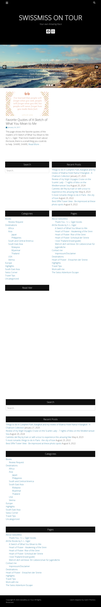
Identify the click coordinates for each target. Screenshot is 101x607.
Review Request (15, 221)
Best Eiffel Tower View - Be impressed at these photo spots (33, 443)
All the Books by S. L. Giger (64, 225)
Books (8, 218)
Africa (11, 228)
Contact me (57, 250)
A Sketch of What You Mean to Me (71, 228)
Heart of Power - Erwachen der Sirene (70, 259)
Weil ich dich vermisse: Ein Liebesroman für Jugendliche (34, 560)
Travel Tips (10, 275)
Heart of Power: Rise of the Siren (70, 234)
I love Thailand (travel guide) (68, 240)
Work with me (58, 269)
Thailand (15, 253)
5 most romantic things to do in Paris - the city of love (30, 440)
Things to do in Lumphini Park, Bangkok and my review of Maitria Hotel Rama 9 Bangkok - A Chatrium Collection (73, 173)
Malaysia (15, 247)
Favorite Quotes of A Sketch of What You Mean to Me (26, 121)
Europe (8, 262)
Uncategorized (12, 278)
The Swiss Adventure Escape (65, 272)
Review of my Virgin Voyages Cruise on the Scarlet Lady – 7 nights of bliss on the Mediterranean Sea (71, 182)
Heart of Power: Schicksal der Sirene (72, 237)
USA (10, 256)
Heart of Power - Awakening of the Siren (74, 231)
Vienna (11, 259)
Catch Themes (89, 600)
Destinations (11, 225)
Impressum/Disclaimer (65, 253)
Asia (10, 231)
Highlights (9, 266)
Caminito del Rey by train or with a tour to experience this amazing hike (38, 437)
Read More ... (53, 79)
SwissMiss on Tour (50, 17)
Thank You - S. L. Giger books (68, 221)
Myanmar (15, 250)
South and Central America (20, 240)
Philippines (16, 237)
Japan (14, 234)
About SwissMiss (60, 218)
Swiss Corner (11, 272)
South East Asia (15, 244)
